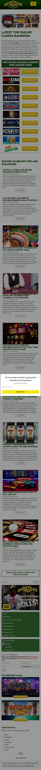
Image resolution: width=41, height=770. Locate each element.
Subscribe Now (20, 392)
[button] (20, 379)
